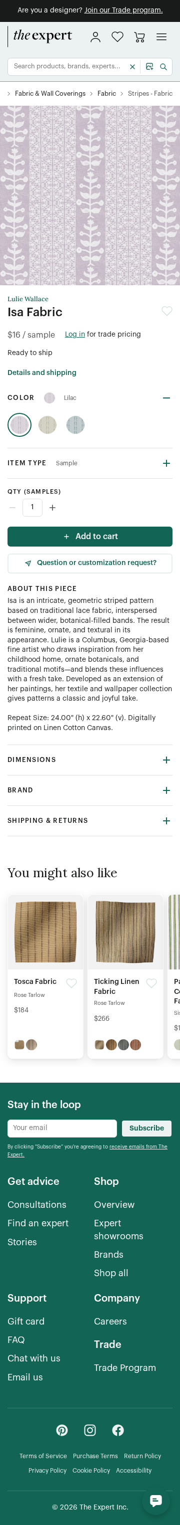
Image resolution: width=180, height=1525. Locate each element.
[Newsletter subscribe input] (62, 1129)
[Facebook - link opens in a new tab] (118, 1430)
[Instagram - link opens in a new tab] (90, 1430)
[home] (40, 37)
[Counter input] (90, 508)
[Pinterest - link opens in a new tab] (62, 1430)
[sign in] (95, 37)
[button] (117, 36)
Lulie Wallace (28, 299)
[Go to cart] (139, 37)
